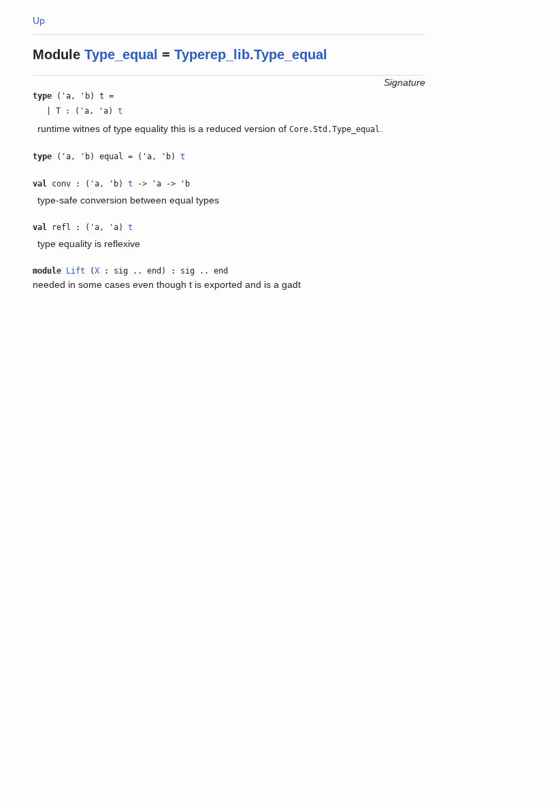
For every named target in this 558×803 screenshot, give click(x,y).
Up (39, 20)
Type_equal (121, 54)
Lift (75, 271)
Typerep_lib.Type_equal (250, 54)
